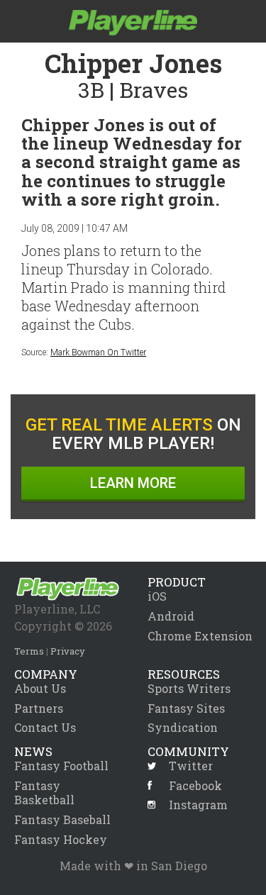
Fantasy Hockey (60, 839)
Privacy (67, 651)
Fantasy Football (61, 765)
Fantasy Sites (186, 708)
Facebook (195, 786)
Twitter (191, 766)
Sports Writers (189, 688)
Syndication (183, 727)
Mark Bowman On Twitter (98, 352)
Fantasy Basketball (44, 793)
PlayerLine (133, 22)
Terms (29, 651)
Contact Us (45, 727)
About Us (40, 688)
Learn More (133, 482)
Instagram (198, 805)
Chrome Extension (200, 635)
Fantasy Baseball (62, 819)
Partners (38, 708)
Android (171, 615)
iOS (157, 596)
